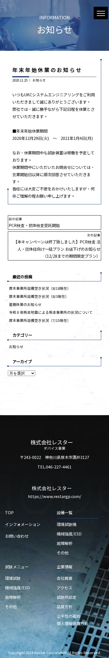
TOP (9, 512)
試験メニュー (17, 567)
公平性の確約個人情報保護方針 (72, 619)
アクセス (64, 587)
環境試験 (13, 578)
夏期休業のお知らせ (25, 304)
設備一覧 (64, 512)
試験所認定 (66, 597)
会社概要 (64, 578)
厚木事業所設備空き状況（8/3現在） (39, 296)
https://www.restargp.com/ (54, 496)
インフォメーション (22, 524)
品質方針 (64, 606)
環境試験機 (66, 524)
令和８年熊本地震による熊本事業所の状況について (51, 312)
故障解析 (64, 543)
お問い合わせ (17, 536)
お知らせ (39, 80)
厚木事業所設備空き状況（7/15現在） (40, 320)
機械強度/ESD (69, 534)
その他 (62, 553)
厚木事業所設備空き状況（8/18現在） (40, 288)
